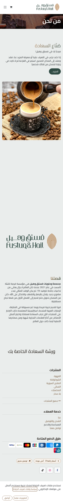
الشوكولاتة (55, 379)
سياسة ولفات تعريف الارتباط (25, 489)
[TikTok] (43, 470)
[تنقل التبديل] (5, 7)
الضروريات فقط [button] (20, 498)
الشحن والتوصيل (53, 421)
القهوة (57, 376)
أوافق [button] (7, 498)
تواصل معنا (55, 428)
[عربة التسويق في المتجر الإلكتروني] (11, 7)
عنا (59, 417)
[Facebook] (57, 470)
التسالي (57, 386)
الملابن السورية (53, 383)
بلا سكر (57, 393)
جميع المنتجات (51, 401)
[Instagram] (50, 470)
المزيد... (54, 71)
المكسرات (56, 390)
